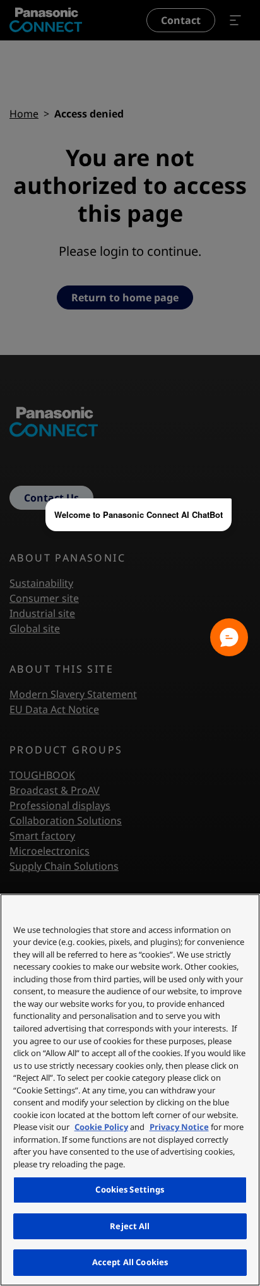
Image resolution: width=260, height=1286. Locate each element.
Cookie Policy (101, 1127)
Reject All (130, 1226)
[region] (130, 1090)
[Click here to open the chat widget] (229, 637)
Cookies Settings (129, 1189)
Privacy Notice (179, 1127)
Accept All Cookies (130, 1262)
